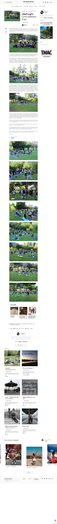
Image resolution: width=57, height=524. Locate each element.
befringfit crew (19, 323)
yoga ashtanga (12, 324)
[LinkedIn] (52, 478)
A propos (24, 478)
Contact (29, 478)
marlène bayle (30, 323)
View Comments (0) (20, 345)
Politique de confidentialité (36, 479)
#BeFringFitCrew (11, 31)
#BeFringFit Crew (24, 11)
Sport (35, 11)
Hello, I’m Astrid (46, 12)
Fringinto (28, 2)
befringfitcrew (25, 323)
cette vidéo (26, 90)
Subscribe (9, 2)
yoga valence (17, 324)
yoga (33, 323)
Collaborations (30, 11)
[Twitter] (48, 478)
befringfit (15, 323)
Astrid (25, 24)
